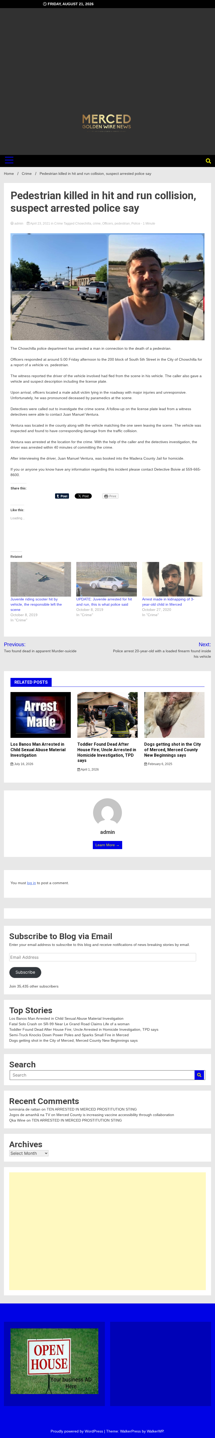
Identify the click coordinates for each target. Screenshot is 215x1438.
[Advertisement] (107, 61)
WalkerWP (155, 1431)
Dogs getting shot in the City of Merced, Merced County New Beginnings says (172, 750)
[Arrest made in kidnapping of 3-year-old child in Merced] (172, 579)
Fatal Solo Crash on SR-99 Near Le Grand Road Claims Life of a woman (69, 1024)
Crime (58, 223)
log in (31, 883)
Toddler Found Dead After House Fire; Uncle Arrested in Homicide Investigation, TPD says (106, 752)
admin (19, 223)
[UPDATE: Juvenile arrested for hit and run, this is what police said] (106, 579)
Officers (107, 223)
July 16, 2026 (23, 764)
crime (97, 223)
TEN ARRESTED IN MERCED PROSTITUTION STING (92, 1109)
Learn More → (107, 845)
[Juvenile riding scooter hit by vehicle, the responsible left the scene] (40, 579)
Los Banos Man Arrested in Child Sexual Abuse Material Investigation (38, 750)
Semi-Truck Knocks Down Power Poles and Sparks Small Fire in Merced (69, 1035)
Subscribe (25, 972)
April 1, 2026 (89, 769)
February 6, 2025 (159, 764)
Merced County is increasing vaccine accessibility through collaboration (115, 1115)
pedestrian (122, 223)
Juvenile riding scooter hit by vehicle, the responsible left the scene (36, 604)
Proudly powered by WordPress (77, 1431)
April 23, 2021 (40, 223)
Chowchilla (83, 223)
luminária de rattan (24, 1109)
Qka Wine (17, 1120)
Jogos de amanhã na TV (29, 1115)
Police (135, 223)
